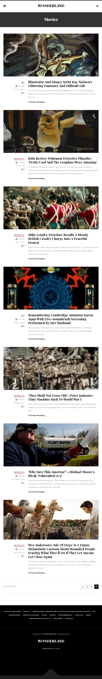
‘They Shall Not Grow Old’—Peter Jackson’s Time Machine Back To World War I (60, 397)
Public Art (79, 615)
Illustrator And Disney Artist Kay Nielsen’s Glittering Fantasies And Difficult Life (60, 84)
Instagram (58, 618)
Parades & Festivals (31, 615)
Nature (53, 615)
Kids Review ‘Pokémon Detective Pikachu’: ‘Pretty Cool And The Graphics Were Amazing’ (62, 160)
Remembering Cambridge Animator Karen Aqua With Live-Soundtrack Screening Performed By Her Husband (60, 319)
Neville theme (47, 648)
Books (44, 615)
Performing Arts (65, 615)
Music (88, 615)
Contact (26, 611)
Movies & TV (19, 158)
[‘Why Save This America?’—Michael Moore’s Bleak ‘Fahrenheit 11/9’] (51, 444)
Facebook (69, 618)
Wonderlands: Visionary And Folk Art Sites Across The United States (61, 611)
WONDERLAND (51, 5)
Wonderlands (14, 615)
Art (22, 82)
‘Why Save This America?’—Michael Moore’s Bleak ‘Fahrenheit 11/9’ (61, 474)
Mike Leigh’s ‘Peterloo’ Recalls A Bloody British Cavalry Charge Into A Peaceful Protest (58, 238)
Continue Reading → (37, 102)
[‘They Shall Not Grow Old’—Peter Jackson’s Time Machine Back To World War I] (51, 368)
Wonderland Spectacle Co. (40, 618)
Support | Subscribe (12, 611)
